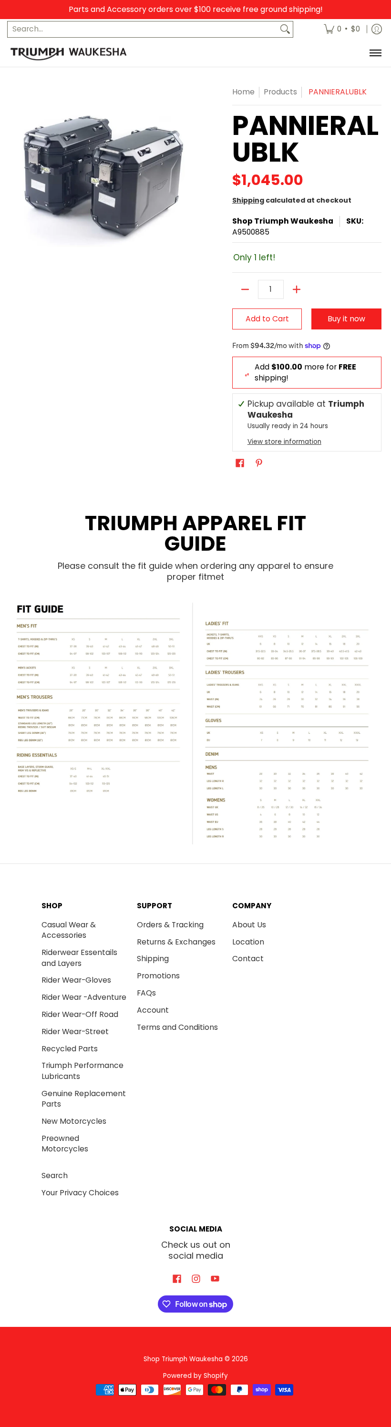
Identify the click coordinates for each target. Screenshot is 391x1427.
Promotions (158, 975)
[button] (240, 464)
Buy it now (346, 318)
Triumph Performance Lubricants (82, 1071)
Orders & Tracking (170, 924)
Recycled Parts (69, 1048)
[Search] (285, 29)
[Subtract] (245, 289)
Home (243, 91)
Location (248, 941)
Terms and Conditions (177, 1027)
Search (54, 1175)
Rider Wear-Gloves (76, 980)
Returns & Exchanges (176, 941)
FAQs (146, 992)
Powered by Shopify (195, 1375)
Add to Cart (267, 318)
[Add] (296, 289)
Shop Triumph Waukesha (282, 221)
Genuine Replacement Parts (83, 1099)
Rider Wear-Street (75, 1031)
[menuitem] (342, 29)
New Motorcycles (73, 1121)
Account (153, 1010)
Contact (248, 958)
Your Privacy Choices (80, 1192)
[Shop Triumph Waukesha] (69, 53)
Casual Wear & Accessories (68, 930)
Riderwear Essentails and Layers (79, 958)
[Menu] (375, 53)
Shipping (248, 200)
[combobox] (143, 29)
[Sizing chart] (195, 723)
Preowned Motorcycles (64, 1144)
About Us (249, 924)
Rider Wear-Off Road (79, 1014)
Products (280, 91)
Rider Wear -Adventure (83, 997)
